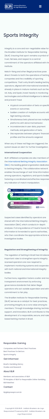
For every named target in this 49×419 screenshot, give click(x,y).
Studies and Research (12, 367)
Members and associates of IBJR (17, 376)
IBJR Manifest (9, 383)
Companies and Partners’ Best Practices (20, 348)
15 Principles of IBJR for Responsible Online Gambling (24, 379)
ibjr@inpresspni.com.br (13, 392)
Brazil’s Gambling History (13, 364)
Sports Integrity (10, 354)
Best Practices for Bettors (14, 351)
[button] (40, 6)
